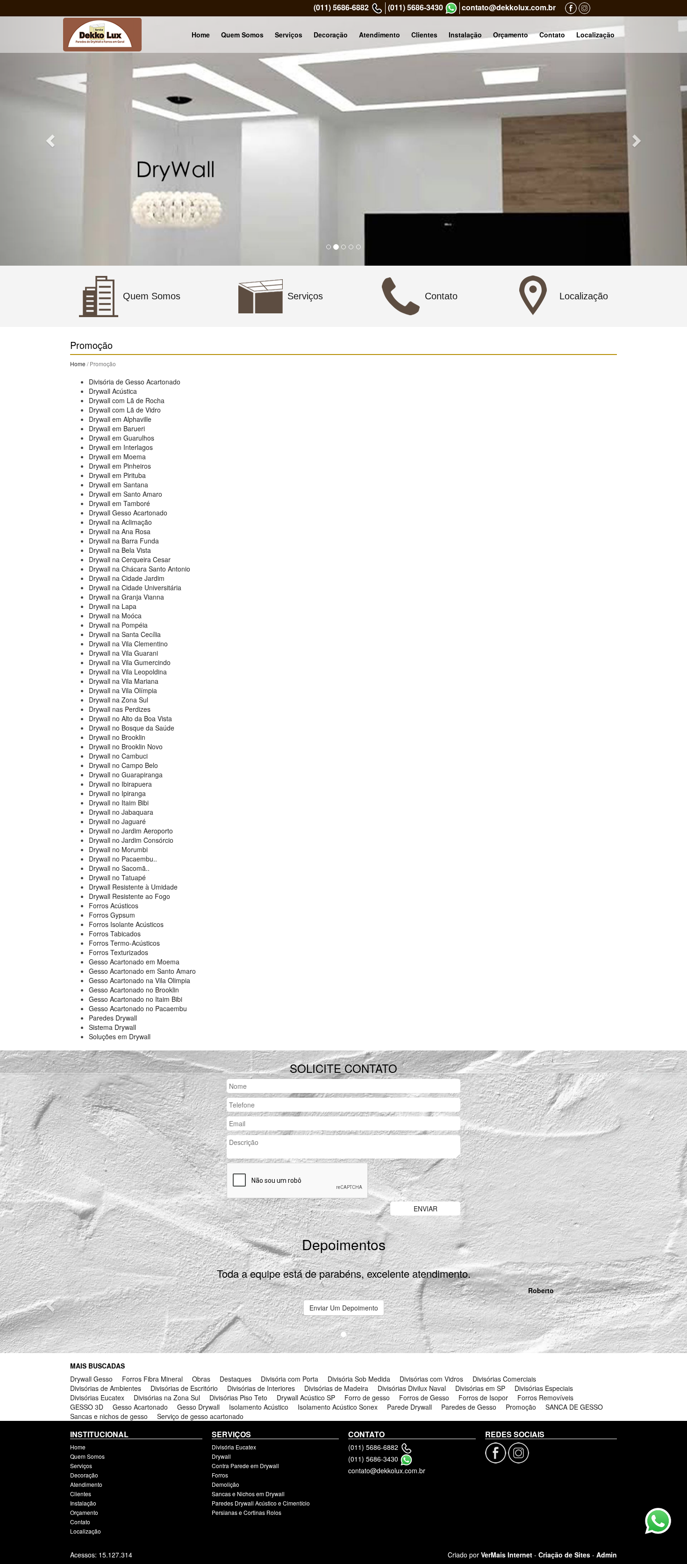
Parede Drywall (409, 1407)
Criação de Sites (564, 1554)
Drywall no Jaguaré (117, 821)
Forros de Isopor (483, 1397)
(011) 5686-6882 (341, 7)
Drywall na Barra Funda (124, 540)
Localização (595, 34)
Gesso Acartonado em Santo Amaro (142, 971)
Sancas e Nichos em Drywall (248, 1494)
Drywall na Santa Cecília (125, 634)
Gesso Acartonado (140, 1407)
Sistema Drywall (112, 1027)
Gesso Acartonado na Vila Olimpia (139, 980)
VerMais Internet (506, 1554)
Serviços (288, 34)
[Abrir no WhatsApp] (451, 8)
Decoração (331, 34)
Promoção (521, 1407)
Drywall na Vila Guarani (123, 653)
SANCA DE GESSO (574, 1407)
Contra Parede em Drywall (245, 1466)
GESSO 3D (86, 1407)
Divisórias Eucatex (97, 1397)
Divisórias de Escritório (184, 1388)
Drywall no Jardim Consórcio (131, 840)
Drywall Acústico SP (306, 1397)
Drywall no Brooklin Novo (126, 746)
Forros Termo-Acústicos (124, 943)
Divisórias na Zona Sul (167, 1397)
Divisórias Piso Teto (238, 1397)
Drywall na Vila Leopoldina (128, 671)
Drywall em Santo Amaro (125, 494)
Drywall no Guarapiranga (126, 774)
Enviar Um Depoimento (343, 1307)
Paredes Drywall (113, 1017)
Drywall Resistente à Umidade (133, 886)
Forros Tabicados (115, 933)
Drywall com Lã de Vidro (125, 409)
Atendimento (379, 34)
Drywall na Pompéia (118, 625)
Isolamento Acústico (258, 1407)
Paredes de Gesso (468, 1407)
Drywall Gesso (91, 1378)
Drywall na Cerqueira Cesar (130, 559)
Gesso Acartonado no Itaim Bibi (135, 999)
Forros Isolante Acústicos (126, 924)
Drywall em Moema (117, 456)
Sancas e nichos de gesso (109, 1416)
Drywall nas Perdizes (119, 709)
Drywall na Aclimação (120, 522)
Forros (220, 1475)
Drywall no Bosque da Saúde (131, 727)
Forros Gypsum (112, 915)
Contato (552, 34)
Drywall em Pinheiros (120, 466)
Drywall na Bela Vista (120, 550)
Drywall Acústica (113, 391)
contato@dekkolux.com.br (509, 7)
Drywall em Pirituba (117, 475)
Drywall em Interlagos (121, 447)
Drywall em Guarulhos (121, 437)
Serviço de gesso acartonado (200, 1416)
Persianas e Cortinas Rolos (246, 1512)
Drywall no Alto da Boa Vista (130, 718)
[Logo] (102, 34)
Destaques (235, 1378)
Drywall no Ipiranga (117, 793)
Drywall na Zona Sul (118, 699)
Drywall (221, 1456)
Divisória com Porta (289, 1378)
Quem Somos (242, 34)
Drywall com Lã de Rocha (127, 400)
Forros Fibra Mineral (152, 1378)
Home (201, 34)
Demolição (225, 1484)
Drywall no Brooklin (117, 737)
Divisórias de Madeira (336, 1388)
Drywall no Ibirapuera (120, 784)
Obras (201, 1378)
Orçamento (510, 34)
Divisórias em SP (480, 1388)
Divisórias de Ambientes (105, 1388)
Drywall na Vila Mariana (123, 681)
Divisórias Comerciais (504, 1378)
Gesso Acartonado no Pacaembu (138, 1008)
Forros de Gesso (424, 1397)
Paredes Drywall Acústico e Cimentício (261, 1503)
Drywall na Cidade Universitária (135, 587)
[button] (51, 140)
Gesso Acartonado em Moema (134, 961)
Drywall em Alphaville (120, 419)
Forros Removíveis (545, 1397)
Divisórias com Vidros (431, 1378)
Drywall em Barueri (117, 428)
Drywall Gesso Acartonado (128, 512)
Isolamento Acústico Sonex (338, 1407)
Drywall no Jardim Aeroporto (131, 830)
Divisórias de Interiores (261, 1388)
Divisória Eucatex (234, 1447)
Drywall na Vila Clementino (128, 643)
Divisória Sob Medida (359, 1378)
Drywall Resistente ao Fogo (129, 896)
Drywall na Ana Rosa (119, 531)
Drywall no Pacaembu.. (123, 858)
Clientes (424, 34)
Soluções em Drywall (119, 1036)
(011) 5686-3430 (415, 7)
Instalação (465, 34)
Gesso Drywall (198, 1407)
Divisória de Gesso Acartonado (134, 381)
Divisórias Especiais (544, 1388)
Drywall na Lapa (112, 606)
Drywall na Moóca (115, 615)
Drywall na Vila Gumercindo (130, 662)
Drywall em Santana (118, 484)
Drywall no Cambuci (118, 755)
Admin (606, 1554)
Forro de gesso (367, 1397)
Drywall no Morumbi (118, 849)
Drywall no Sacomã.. (119, 868)
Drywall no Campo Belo (123, 765)
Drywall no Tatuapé (117, 877)
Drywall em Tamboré (119, 503)
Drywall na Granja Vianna (126, 596)
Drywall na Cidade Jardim (127, 578)
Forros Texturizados (118, 952)
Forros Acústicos (113, 905)
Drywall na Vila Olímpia (123, 690)
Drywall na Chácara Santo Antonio (139, 568)
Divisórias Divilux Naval (412, 1388)
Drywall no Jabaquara (121, 812)
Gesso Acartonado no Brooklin (134, 989)
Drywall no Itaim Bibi (119, 802)
